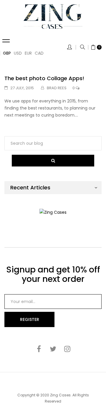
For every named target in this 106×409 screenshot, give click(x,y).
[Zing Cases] (53, 16)
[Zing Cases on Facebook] (39, 349)
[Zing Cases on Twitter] (53, 349)
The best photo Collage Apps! (44, 78)
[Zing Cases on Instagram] (67, 349)
